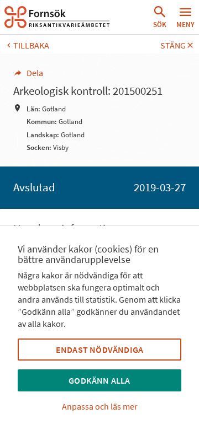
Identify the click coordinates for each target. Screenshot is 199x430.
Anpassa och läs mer (100, 406)
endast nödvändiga (99, 349)
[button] (159, 17)
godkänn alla (99, 380)
